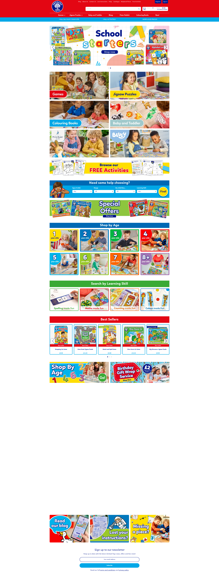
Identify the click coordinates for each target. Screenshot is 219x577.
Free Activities (136, 1)
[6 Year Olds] (94, 264)
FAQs (110, 1)
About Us (85, 1)
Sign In (165, 1)
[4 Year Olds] (154, 240)
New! (157, 15)
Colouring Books (142, 15)
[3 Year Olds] (124, 240)
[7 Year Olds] (124, 264)
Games (60, 15)
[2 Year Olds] (94, 240)
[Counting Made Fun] (124, 299)
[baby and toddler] (108, 46)
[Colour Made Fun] (154, 299)
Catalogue (116, 1)
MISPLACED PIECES (150, 19)
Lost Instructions (102, 1)
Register (158, 1)
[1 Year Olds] (64, 240)
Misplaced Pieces (126, 1)
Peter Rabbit (125, 15)
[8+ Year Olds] (154, 264)
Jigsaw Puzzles (75, 15)
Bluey (111, 15)
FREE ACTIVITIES (109, 19)
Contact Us (92, 1)
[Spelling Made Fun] (64, 299)
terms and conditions (107, 570)
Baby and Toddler (95, 15)
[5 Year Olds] (64, 264)
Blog (79, 1)
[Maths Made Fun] (94, 299)
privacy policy (124, 570)
